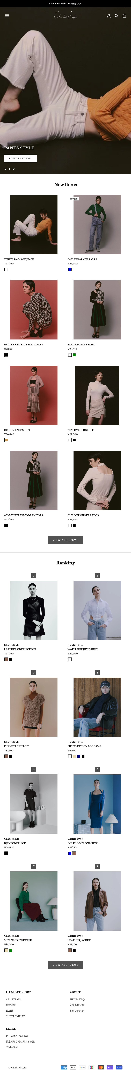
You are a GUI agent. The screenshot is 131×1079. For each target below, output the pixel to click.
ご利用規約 (12, 1047)
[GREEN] (74, 354)
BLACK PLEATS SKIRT (82, 344)
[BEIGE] (74, 756)
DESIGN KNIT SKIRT (17, 430)
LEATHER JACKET (79, 940)
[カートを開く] (124, 16)
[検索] (116, 15)
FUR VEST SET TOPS (17, 746)
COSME (11, 1005)
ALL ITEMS (13, 999)
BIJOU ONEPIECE (15, 843)
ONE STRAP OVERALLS (82, 259)
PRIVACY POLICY (17, 1035)
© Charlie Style (17, 1067)
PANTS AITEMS (20, 158)
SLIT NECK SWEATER (18, 940)
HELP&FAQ (77, 999)
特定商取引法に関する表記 (20, 1041)
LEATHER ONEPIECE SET (20, 649)
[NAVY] (78, 756)
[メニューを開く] (7, 15)
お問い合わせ (77, 1010)
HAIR (9, 1010)
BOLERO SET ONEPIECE (83, 843)
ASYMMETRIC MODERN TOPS (23, 515)
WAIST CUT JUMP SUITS (83, 649)
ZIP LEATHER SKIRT (80, 430)
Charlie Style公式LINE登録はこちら (65, 3)
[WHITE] (6, 269)
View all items (66, 540)
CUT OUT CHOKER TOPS (83, 515)
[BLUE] (69, 269)
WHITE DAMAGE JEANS (19, 259)
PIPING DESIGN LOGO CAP (84, 746)
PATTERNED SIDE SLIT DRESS (23, 344)
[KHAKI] (6, 440)
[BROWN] (6, 659)
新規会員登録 (77, 1005)
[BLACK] (6, 354)
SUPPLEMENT (15, 1016)
